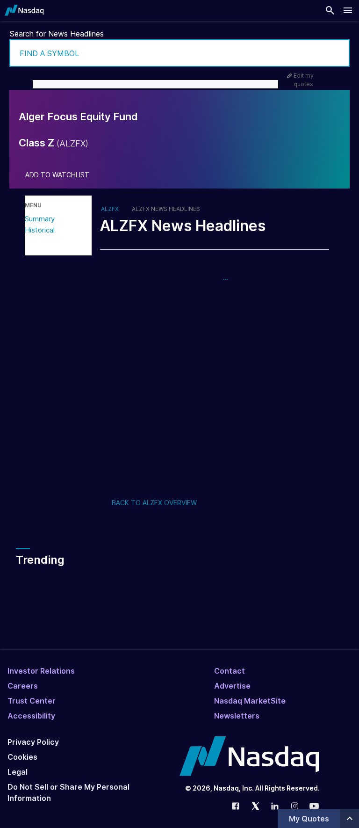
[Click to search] (336, 53)
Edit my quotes (304, 79)
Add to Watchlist (57, 175)
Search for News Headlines (57, 33)
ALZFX (110, 209)
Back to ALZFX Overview (154, 503)
